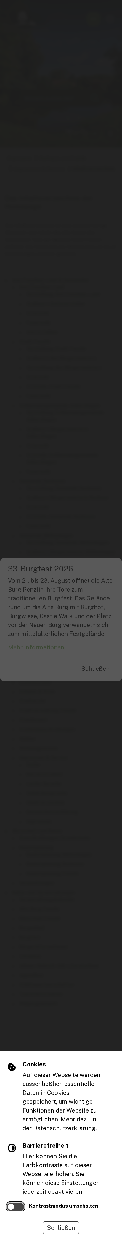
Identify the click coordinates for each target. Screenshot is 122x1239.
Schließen (61, 1227)
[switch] (15, 1206)
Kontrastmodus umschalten (63, 1206)
